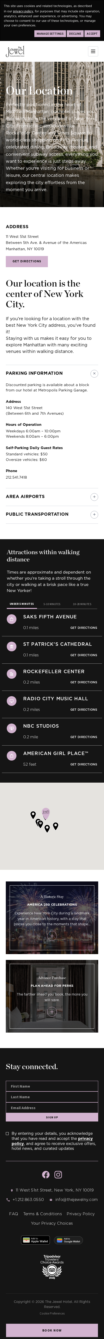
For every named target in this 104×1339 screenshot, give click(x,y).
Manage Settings (50, 33)
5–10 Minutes (52, 604)
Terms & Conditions (42, 1214)
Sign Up (52, 1117)
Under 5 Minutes (22, 604)
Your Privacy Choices (52, 1223)
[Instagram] (58, 1174)
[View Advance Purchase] (52, 1012)
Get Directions (27, 261)
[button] (47, 828)
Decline (75, 33)
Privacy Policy (81, 1214)
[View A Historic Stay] (52, 936)
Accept (92, 33)
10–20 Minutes (82, 604)
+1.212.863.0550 (28, 1200)
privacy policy (23, 11)
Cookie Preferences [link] (52, 1313)
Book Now (52, 1330)
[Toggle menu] (93, 51)
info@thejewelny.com (76, 1200)
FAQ (13, 1214)
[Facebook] (46, 1174)
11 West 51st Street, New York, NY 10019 (55, 1190)
